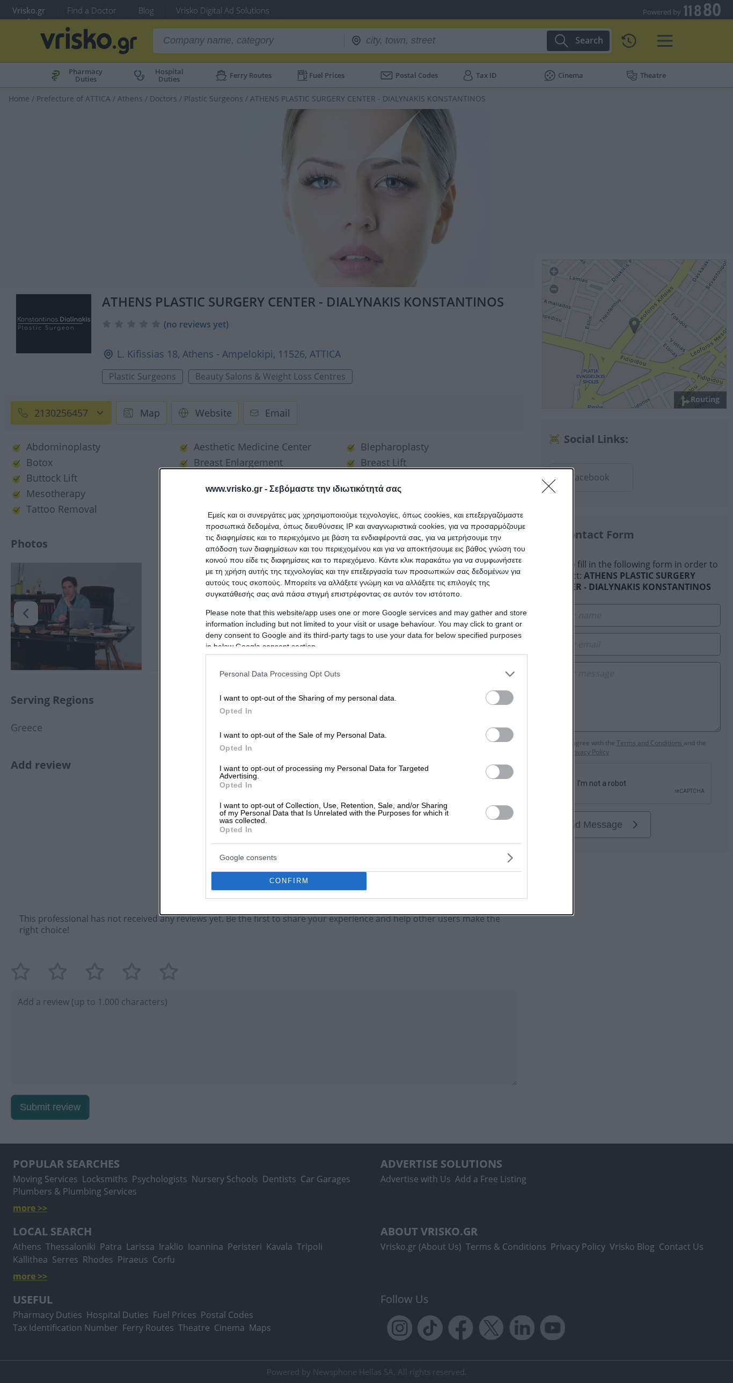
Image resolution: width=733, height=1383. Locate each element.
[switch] (500, 697)
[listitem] (366, 674)
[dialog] (366, 692)
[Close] (552, 489)
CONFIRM (289, 881)
